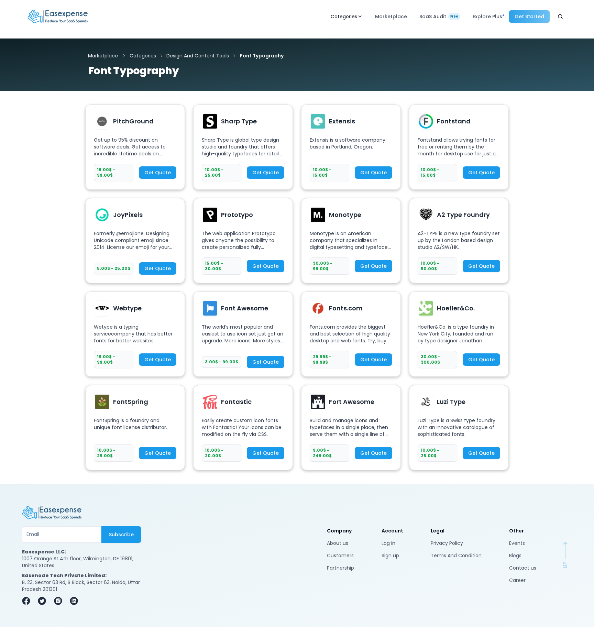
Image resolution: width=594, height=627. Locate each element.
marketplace (103, 55)
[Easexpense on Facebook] (28, 601)
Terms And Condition (456, 555)
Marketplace (391, 16)
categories (143, 55)
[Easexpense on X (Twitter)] (44, 601)
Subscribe (121, 534)
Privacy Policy (447, 543)
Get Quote (157, 172)
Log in (388, 543)
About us (337, 543)
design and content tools (197, 55)
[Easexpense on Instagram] (60, 601)
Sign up (390, 555)
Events (517, 543)
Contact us (522, 567)
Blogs (515, 555)
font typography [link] (262, 55)
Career (517, 580)
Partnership (340, 567)
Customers (340, 555)
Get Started (529, 16)
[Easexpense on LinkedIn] (75, 601)
